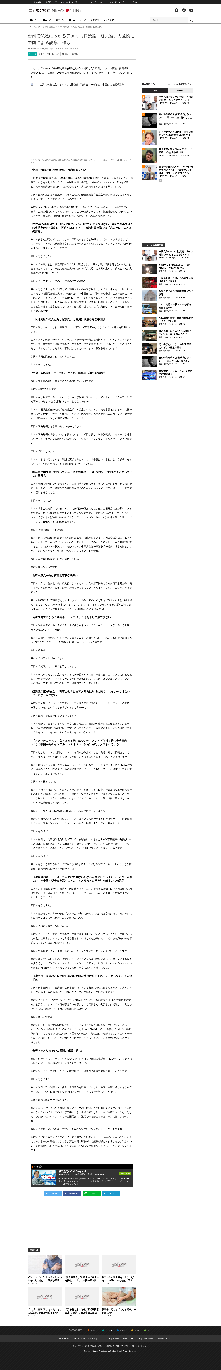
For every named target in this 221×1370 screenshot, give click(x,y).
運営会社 (91, 1338)
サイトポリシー (104, 1338)
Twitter (184, 10)
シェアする (72, 1193)
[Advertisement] (167, 53)
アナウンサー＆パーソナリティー (68, 2)
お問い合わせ (148, 1338)
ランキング (108, 20)
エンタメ (34, 20)
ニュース (47, 20)
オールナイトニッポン (96, 2)
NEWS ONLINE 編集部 (39, 49)
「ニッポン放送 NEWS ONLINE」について (68, 1338)
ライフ (83, 20)
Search (191, 20)
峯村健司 (75, 54)
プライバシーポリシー (131, 1338)
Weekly (180, 90)
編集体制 (116, 1338)
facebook (176, 10)
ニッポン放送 (35, 2)
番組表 (48, 2)
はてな (111, 1193)
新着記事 (95, 20)
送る (92, 1193)
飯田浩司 (65, 54)
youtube (191, 10)
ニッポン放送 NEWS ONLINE (61, 10)
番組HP (125, 1172)
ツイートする (53, 1193)
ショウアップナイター (118, 2)
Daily (155, 90)
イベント (135, 2)
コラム (72, 20)
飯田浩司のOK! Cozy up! (49, 54)
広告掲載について (163, 1338)
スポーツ (60, 20)
